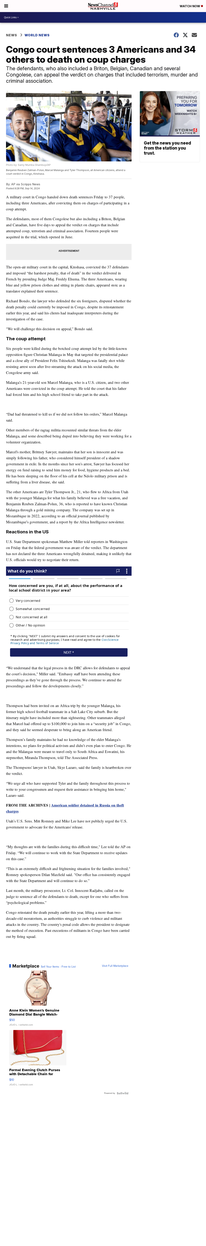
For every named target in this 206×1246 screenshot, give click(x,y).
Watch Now (190, 6)
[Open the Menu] (6, 6)
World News (37, 35)
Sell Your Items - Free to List (58, 966)
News (11, 35)
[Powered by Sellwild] (122, 1093)
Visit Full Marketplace (115, 966)
